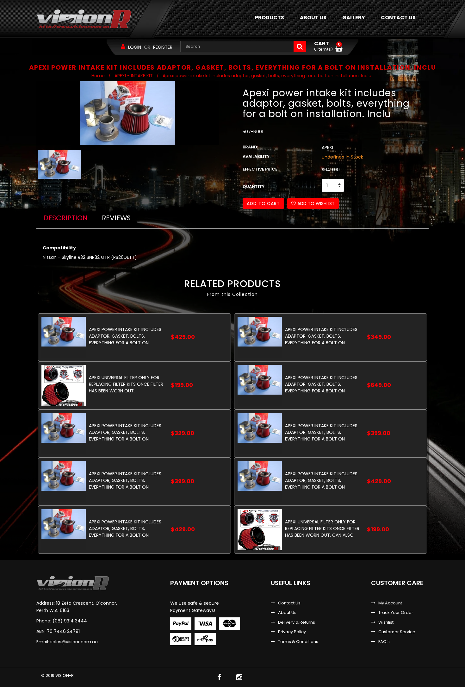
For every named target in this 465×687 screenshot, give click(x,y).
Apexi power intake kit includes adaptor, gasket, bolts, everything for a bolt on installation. (321, 384)
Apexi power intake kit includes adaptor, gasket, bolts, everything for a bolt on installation (125, 336)
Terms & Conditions (298, 642)
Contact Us (289, 603)
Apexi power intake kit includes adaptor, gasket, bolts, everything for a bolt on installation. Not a (125, 432)
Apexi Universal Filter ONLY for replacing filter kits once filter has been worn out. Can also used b (322, 528)
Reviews (116, 218)
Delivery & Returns (296, 622)
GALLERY (353, 17)
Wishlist (386, 622)
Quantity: (254, 187)
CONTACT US (398, 17)
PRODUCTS (269, 17)
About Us (287, 612)
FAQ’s (384, 642)
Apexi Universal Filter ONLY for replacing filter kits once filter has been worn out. (126, 384)
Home (98, 75)
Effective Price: (260, 169)
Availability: (256, 156)
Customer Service (396, 632)
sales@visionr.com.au (74, 642)
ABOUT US (313, 17)
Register (162, 47)
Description (65, 218)
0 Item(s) (327, 46)
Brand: (250, 147)
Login (134, 47)
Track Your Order (395, 612)
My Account (390, 603)
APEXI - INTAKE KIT (134, 75)
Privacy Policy (292, 632)
